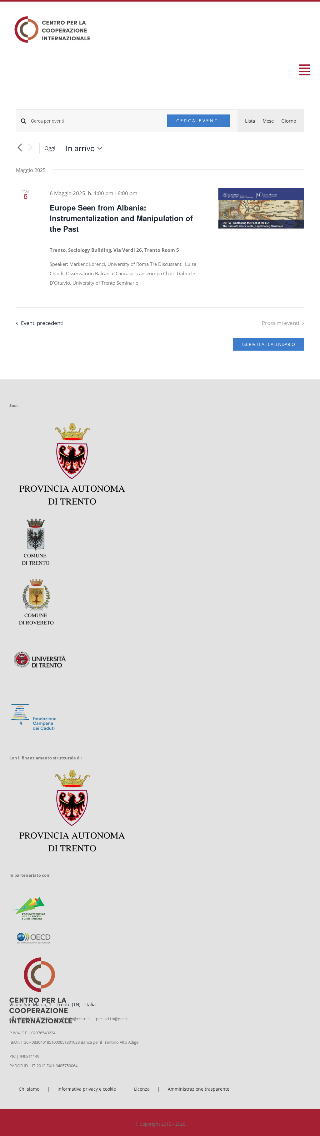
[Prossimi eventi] (30, 148)
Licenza (142, 1089)
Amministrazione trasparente (198, 1089)
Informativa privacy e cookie (87, 1089)
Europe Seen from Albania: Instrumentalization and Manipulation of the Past (121, 218)
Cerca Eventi (198, 121)
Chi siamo (29, 1089)
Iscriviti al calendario (268, 344)
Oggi (49, 148)
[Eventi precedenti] (19, 148)
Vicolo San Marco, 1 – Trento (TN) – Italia (52, 1004)
